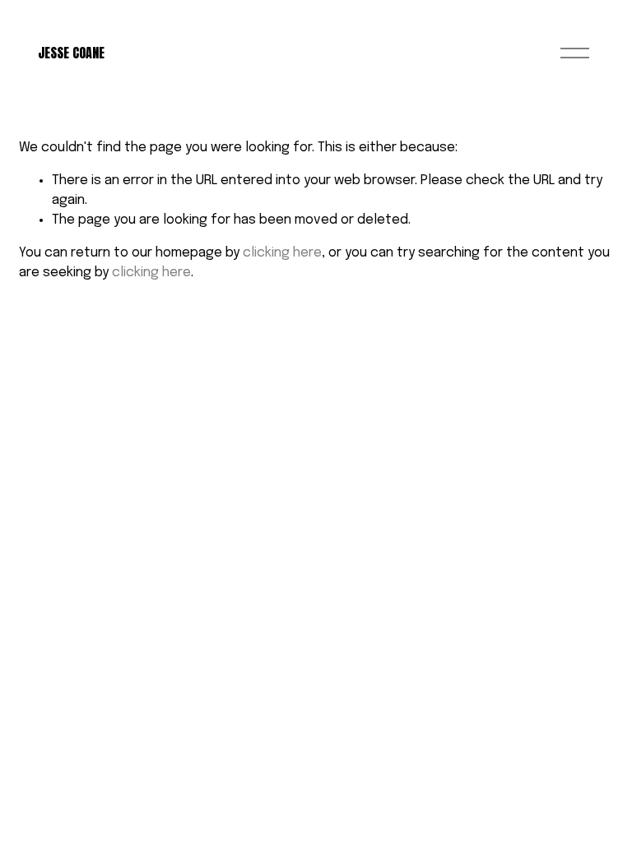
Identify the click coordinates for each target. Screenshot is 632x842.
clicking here (282, 253)
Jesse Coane (71, 52)
